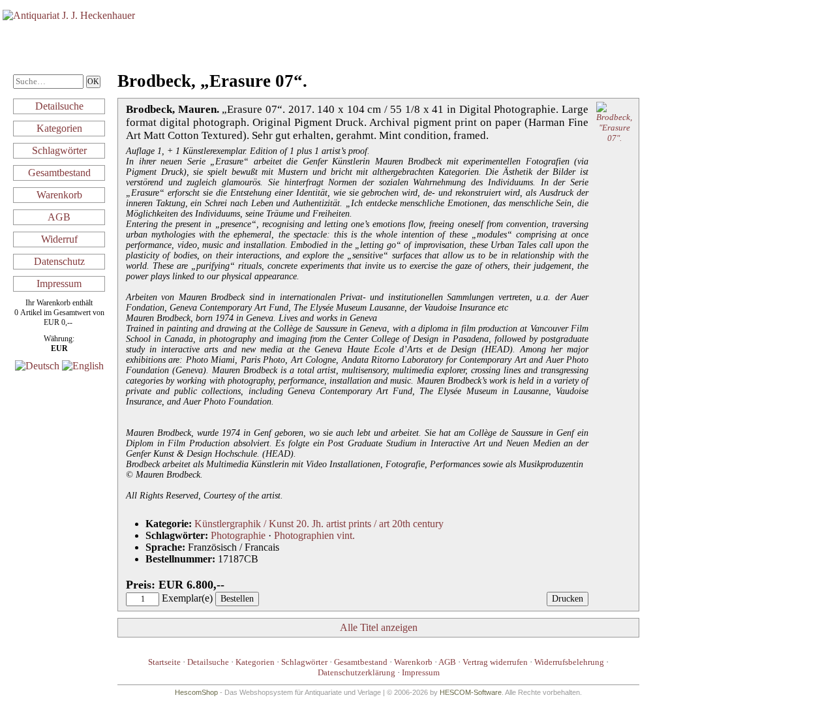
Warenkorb (59, 194)
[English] (83, 365)
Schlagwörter (59, 150)
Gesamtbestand (59, 172)
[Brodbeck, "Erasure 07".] (614, 138)
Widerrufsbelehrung (569, 662)
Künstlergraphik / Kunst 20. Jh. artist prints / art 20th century (319, 523)
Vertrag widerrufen (495, 662)
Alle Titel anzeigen (379, 627)
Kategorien (59, 128)
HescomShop (196, 692)
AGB (59, 217)
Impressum (59, 283)
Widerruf (59, 239)
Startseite (164, 662)
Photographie (238, 535)
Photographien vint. (314, 535)
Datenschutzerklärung (356, 672)
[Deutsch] (37, 365)
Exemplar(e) (187, 598)
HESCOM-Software (471, 692)
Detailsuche (59, 106)
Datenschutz (59, 261)
